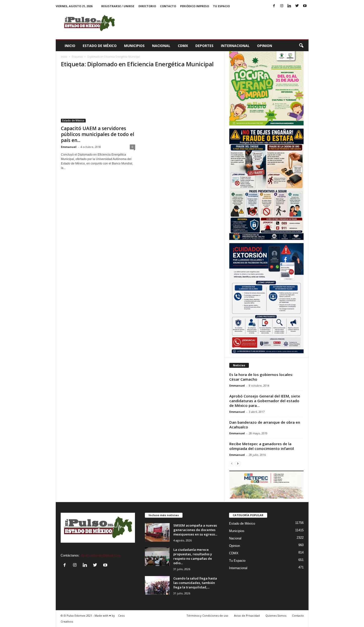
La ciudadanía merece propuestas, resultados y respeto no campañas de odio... (192, 556)
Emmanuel (69, 147)
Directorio (147, 6)
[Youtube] (305, 6)
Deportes (204, 45)
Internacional (235, 45)
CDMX (183, 45)
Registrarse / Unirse (117, 6)
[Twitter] (297, 6)
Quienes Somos (275, 615)
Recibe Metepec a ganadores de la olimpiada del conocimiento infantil (261, 446)
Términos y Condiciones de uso (207, 615)
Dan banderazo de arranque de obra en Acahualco (264, 424)
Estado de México (100, 45)
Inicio (70, 45)
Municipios (134, 45)
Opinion (264, 45)
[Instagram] (282, 6)
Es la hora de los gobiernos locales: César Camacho (261, 377)
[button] (301, 45)
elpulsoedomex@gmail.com (100, 555)
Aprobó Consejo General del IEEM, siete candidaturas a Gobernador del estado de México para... (264, 401)
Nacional (161, 45)
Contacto (168, 6)
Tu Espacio (221, 6)
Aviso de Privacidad (247, 615)
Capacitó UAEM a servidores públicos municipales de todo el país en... (97, 134)
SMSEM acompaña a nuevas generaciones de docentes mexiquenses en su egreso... (195, 529)
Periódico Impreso (194, 6)
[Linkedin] (289, 6)
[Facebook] (274, 6)
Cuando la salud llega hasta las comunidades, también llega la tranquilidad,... (195, 582)
